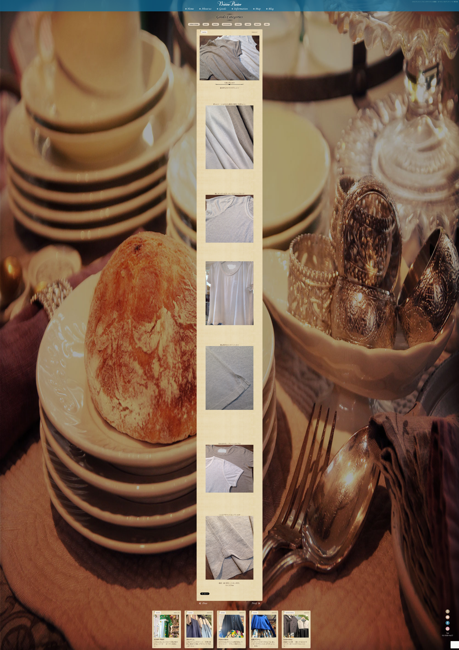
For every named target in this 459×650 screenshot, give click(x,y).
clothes (238, 24)
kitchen (257, 24)
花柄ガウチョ (255, 639)
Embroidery (288, 639)
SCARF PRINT (159, 639)
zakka (248, 24)
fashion (215, 24)
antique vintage (194, 24)
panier (206, 24)
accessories (226, 24)
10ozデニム (190, 639)
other (266, 24)
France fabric (223, 639)
